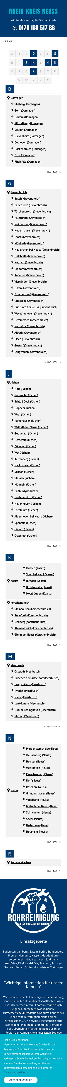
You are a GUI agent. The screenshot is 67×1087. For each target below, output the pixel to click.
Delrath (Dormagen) (26, 129)
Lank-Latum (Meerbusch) (29, 703)
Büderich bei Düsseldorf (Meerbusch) (36, 678)
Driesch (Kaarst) (35, 568)
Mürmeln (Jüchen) (25, 484)
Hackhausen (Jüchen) (27, 465)
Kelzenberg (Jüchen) (26, 459)
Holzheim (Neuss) (37, 831)
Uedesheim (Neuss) (37, 825)
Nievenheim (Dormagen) (29, 136)
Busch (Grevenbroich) (27, 198)
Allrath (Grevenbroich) (27, 332)
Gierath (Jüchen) (24, 529)
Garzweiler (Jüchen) (26, 395)
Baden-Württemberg (15, 951)
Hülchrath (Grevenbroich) (29, 256)
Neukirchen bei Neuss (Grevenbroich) (36, 249)
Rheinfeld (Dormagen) (27, 161)
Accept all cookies (20, 1079)
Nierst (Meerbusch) (25, 697)
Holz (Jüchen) (22, 388)
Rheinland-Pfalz (28, 963)
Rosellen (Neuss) (36, 787)
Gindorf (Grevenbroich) (28, 269)
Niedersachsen (35, 959)
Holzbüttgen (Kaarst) (38, 593)
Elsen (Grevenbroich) (27, 339)
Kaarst (14, 580)
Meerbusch (17, 665)
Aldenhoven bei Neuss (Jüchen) (33, 516)
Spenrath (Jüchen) (25, 523)
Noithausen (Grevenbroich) (30, 224)
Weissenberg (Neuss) (38, 755)
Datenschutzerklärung (16, 1072)
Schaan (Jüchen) (24, 471)
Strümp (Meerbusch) (26, 716)
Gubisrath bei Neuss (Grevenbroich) (35, 307)
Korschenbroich (20, 602)
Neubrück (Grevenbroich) (29, 326)
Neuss (14, 790)
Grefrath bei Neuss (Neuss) (42, 806)
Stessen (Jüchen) (24, 478)
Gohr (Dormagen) (24, 110)
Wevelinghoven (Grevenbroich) (33, 313)
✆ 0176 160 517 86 (33, 27)
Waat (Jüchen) (22, 414)
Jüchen (15, 382)
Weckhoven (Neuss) (38, 767)
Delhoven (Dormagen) (27, 142)
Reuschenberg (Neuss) (39, 774)
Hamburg (24, 955)
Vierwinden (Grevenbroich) (30, 281)
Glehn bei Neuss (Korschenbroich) (35, 634)
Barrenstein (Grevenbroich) (30, 205)
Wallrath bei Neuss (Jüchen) (31, 427)
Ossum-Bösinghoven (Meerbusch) (35, 710)
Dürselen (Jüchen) (25, 446)
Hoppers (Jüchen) (24, 408)
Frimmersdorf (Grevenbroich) (31, 294)
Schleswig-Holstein (37, 967)
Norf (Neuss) (33, 780)
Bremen (13, 955)
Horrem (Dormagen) (26, 117)
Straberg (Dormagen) (27, 104)
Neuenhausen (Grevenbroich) (32, 230)
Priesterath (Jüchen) (26, 510)
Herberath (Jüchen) (25, 440)
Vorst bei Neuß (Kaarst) (40, 574)
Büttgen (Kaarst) (36, 580)
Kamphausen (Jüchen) (27, 420)
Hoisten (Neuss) (35, 761)
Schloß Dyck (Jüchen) (27, 401)
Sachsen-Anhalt (14, 967)
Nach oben (52, 172)
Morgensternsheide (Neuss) (42, 748)
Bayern (34, 951)
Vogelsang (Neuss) (37, 799)
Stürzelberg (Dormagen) (28, 123)
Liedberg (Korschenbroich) (30, 622)
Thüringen (56, 967)
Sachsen (56, 963)
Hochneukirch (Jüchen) (28, 497)
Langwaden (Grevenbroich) (30, 352)
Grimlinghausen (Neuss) (40, 793)
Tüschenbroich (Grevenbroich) (32, 211)
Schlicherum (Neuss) (38, 812)
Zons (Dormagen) (24, 155)
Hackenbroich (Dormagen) (30, 149)
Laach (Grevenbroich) (27, 237)
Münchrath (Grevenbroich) (30, 217)
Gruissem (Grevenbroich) (29, 300)
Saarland (44, 963)
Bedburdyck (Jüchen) (26, 491)
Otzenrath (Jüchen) (25, 535)
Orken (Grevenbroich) (27, 288)
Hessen (35, 955)
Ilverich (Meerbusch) (26, 690)
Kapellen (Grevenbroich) (29, 275)
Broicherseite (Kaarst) (39, 587)
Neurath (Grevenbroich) (28, 262)
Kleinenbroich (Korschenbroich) (33, 628)
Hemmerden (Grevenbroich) (31, 320)
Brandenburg (55, 951)
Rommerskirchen (21, 862)
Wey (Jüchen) (22, 452)
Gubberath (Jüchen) (26, 433)
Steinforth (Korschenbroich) (31, 615)
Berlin (42, 951)
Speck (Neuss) (34, 819)
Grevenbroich (19, 192)
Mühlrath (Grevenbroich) (29, 243)
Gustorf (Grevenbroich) (28, 345)
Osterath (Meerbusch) (27, 671)
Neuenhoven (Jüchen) (27, 503)
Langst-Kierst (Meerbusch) (30, 684)
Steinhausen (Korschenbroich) (32, 609)
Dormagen (17, 98)
